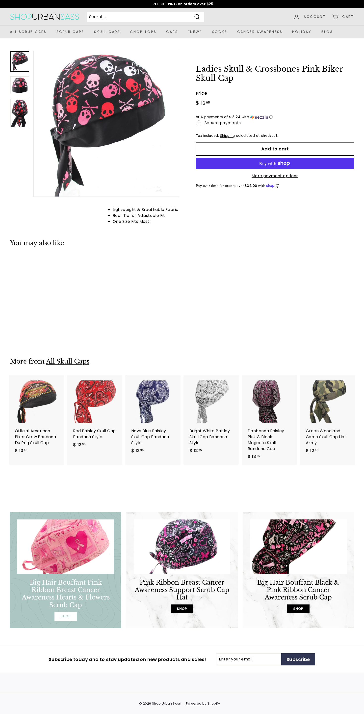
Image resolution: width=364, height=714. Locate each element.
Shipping (227, 135)
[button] (275, 117)
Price (201, 93)
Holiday (302, 31)
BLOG (327, 31)
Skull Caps (107, 31)
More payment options (275, 175)
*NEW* (195, 31)
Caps (172, 31)
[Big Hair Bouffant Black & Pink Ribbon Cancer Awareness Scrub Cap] (298, 546)
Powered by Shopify (203, 703)
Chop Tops (143, 31)
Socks (219, 31)
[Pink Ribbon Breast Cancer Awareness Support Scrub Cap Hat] (182, 546)
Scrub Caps (70, 31)
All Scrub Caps (28, 31)
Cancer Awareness (260, 31)
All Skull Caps (67, 361)
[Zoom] (106, 124)
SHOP (65, 616)
